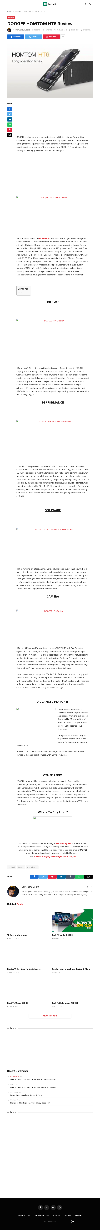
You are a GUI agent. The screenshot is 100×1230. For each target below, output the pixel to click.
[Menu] (10, 4)
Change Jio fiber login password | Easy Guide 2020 (30, 1103)
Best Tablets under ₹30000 (65, 1003)
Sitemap (78, 1215)
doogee (21, 867)
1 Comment (75, 30)
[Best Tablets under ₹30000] (72, 988)
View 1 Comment (50, 1016)
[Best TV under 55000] (72, 920)
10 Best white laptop (17, 935)
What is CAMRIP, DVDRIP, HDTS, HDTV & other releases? (33, 1079)
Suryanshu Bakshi (22, 30)
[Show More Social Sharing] (62, 36)
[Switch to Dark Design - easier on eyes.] (86, 4)
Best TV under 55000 (62, 935)
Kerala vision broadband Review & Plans (71, 969)
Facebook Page (42, 1215)
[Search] (90, 4)
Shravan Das (15, 1077)
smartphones (32, 867)
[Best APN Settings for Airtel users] (27, 954)
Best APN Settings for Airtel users (23, 969)
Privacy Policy (25, 1215)
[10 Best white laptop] (27, 920)
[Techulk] (50, 4)
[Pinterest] (9, 130)
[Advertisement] (55, 118)
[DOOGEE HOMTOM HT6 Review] (50, 70)
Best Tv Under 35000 (17, 1003)
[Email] (9, 135)
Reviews (11, 17)
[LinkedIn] (9, 119)
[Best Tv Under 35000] (27, 988)
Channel (56, 1215)
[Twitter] (9, 114)
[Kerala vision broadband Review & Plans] (72, 954)
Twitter (67, 1215)
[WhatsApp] (9, 124)
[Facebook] (9, 109)
